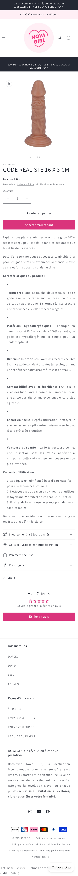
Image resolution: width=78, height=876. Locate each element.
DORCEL (13, 656)
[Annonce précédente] (7, 14)
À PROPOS (14, 709)
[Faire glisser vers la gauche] (30, 156)
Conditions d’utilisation (57, 844)
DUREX (12, 665)
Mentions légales (41, 856)
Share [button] (11, 577)
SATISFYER (14, 683)
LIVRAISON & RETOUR (21, 718)
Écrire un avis (39, 616)
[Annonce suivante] (70, 14)
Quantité (8, 191)
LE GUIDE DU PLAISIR (21, 736)
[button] (59, 37)
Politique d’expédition (23, 850)
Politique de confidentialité (26, 844)
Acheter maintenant (39, 225)
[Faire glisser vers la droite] (47, 156)
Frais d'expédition (25, 184)
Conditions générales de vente (54, 850)
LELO (11, 674)
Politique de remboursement (51, 838)
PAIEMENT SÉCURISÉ (21, 727)
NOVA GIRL (25, 838)
